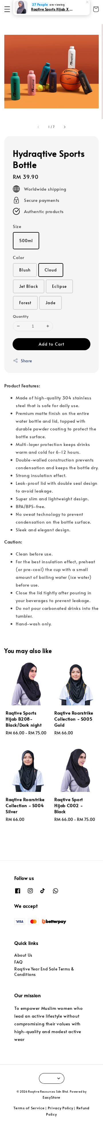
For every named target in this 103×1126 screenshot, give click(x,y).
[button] (7, 9)
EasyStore (51, 1097)
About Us (23, 955)
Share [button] (26, 360)
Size (17, 226)
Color (18, 257)
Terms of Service (28, 1107)
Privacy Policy (60, 1107)
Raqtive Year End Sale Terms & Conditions (44, 971)
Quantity (20, 316)
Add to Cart (51, 344)
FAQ (18, 962)
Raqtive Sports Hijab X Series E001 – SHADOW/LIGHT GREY (51, 12)
